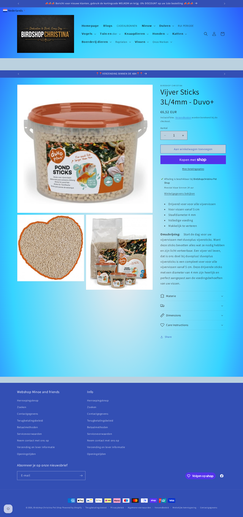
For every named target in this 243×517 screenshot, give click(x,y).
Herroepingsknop (28, 400)
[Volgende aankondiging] (224, 3)
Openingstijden (26, 454)
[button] (148, 26)
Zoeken (21, 407)
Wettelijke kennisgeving (184, 507)
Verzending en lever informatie (36, 447)
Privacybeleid (117, 507)
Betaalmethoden (27, 427)
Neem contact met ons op (33, 440)
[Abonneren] (81, 475)
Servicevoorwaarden (29, 434)
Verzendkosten (183, 117)
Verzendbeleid (162, 507)
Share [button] (168, 336)
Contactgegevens (27, 413)
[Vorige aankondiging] (18, 3)
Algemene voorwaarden (139, 507)
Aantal (163, 128)
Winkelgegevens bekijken (179, 193)
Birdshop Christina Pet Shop (47, 507)
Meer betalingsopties (193, 168)
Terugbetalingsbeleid (30, 420)
